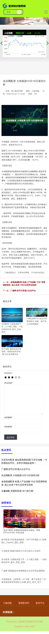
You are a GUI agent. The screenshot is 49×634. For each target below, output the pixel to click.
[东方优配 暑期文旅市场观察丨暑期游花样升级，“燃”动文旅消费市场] (12, 340)
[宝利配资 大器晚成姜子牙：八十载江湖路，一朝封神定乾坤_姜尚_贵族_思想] (12, 314)
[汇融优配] (14, 5)
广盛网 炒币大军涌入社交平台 (23, 290)
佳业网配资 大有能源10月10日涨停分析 (20, 475)
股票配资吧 (23, 602)
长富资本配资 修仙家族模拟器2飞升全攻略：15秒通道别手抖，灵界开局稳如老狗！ (24, 461)
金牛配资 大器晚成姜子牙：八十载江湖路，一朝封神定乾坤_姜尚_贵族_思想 (24, 561)
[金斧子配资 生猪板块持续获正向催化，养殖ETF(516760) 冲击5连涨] (24, 518)
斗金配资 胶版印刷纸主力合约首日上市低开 (21, 550)
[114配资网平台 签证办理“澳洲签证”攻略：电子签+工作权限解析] (36, 312)
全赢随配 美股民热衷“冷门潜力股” (17, 490)
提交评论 (10, 437)
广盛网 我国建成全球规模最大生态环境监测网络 (23, 570)
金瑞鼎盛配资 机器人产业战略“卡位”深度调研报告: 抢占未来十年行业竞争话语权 (24, 283)
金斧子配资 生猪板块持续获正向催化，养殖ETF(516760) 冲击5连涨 (21, 531)
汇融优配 (7, 602)
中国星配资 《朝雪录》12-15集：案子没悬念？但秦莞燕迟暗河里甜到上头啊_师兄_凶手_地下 (23, 580)
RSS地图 (29, 621)
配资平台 (40, 602)
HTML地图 (38, 621)
